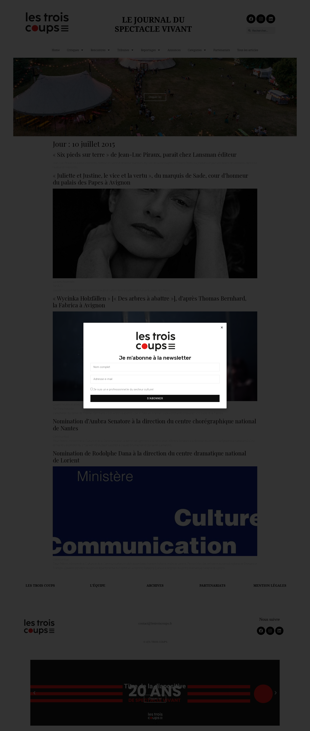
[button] (221, 327)
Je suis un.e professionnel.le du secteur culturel (123, 389)
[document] (155, 365)
